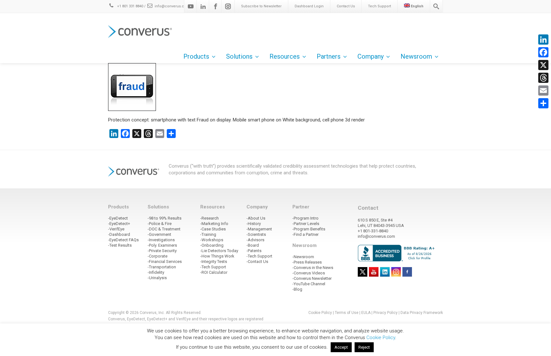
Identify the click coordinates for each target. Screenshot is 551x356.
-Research (209, 218)
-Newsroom (303, 256)
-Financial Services (165, 261)
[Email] (543, 90)
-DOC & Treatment (164, 229)
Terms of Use (346, 312)
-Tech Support (213, 267)
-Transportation (162, 267)
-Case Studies (213, 229)
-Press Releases (307, 262)
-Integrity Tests (213, 261)
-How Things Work (217, 256)
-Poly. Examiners (162, 245)
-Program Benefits (308, 229)
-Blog (297, 289)
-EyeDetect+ (119, 223)
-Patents (253, 250)
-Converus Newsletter (312, 278)
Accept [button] (341, 347)
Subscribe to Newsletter (261, 6)
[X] (543, 65)
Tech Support (379, 6)
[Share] (543, 103)
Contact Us (346, 6)
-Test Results (120, 245)
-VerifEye (116, 229)
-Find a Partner (305, 234)
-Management (259, 229)
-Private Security (162, 250)
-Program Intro (305, 218)
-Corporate (157, 256)
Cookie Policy (320, 312)
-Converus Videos (308, 273)
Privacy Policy (385, 312)
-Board (252, 245)
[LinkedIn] (543, 39)
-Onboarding (212, 245)
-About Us (255, 218)
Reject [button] (364, 347)
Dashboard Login (309, 6)
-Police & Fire (160, 223)
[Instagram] (228, 6)
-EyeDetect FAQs (123, 239)
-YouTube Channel (308, 283)
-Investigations (161, 239)
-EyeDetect (118, 218)
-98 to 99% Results (164, 218)
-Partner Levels (305, 223)
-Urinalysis (157, 277)
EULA (366, 312)
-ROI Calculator (213, 272)
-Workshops (211, 239)
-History (253, 223)
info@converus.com (172, 6)
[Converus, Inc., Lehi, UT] (397, 253)
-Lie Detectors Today (219, 250)
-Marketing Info (214, 223)
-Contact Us (257, 261)
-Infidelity (156, 272)
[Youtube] (190, 6)
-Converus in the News (312, 267)
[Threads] (543, 77)
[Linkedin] (203, 6)
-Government (159, 234)
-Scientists (256, 234)
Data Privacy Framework (421, 312)
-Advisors (255, 239)
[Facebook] (215, 6)
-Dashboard (119, 234)
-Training (208, 234)
